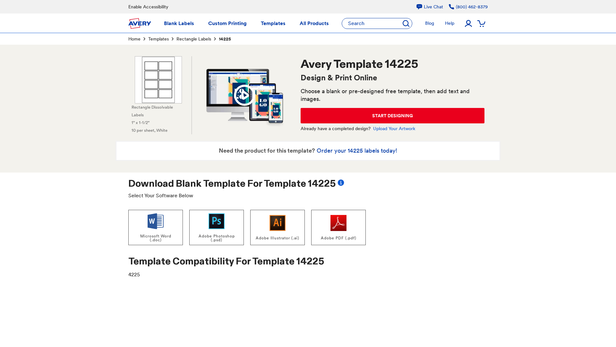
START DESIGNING (392, 115)
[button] (244, 95)
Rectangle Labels (193, 38)
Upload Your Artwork (394, 128)
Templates (158, 38)
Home (134, 38)
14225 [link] (225, 38)
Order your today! (357, 150)
